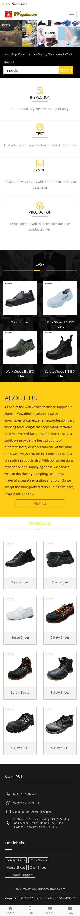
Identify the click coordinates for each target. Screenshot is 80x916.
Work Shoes (20, 322)
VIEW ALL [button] (40, 503)
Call (30, 913)
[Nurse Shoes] (20, 613)
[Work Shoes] (20, 298)
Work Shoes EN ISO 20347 (60, 324)
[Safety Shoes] (60, 613)
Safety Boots (20, 692)
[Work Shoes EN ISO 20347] (60, 298)
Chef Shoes (60, 582)
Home (10, 913)
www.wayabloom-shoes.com (44, 889)
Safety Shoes (60, 637)
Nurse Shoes (20, 637)
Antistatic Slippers (20, 875)
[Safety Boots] (20, 668)
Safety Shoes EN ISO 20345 (60, 373)
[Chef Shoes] (60, 558)
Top (70, 913)
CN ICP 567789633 (61, 898)
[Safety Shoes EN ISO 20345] (60, 347)
